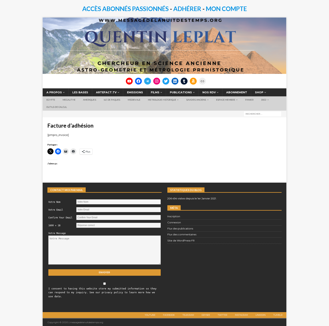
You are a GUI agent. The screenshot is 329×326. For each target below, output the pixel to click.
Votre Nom (54, 202)
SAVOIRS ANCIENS (196, 99)
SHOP (259, 92)
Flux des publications (180, 228)
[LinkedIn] (175, 81)
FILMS (155, 92)
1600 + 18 (54, 225)
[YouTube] (129, 81)
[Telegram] (147, 81)
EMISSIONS (135, 92)
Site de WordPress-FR (181, 240)
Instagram (241, 315)
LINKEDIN (261, 315)
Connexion (174, 222)
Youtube (150, 315)
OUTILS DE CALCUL (56, 107)
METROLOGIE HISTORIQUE (162, 99)
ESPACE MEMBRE (225, 99)
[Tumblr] (184, 81)
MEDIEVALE (134, 99)
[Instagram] (156, 81)
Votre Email (55, 210)
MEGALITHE (69, 99)
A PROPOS (54, 92)
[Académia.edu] (202, 81)
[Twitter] (165, 81)
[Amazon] (193, 81)
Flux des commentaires (181, 234)
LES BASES (80, 92)
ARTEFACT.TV (106, 92)
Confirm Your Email (60, 217)
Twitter (222, 315)
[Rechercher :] (263, 113)
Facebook (169, 315)
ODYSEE (206, 315)
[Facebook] (138, 81)
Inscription (173, 216)
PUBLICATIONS (181, 92)
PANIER (249, 99)
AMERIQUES (89, 99)
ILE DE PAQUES (112, 99)
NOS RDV (209, 92)
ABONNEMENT (236, 92)
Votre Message (57, 233)
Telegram (188, 315)
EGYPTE (50, 99)
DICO (263, 99)
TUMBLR (278, 315)
